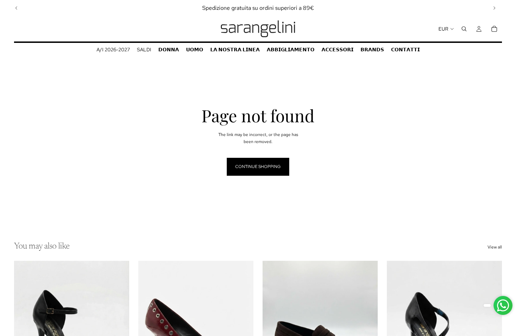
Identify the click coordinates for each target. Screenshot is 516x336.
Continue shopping (258, 166)
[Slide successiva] (494, 8)
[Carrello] (494, 29)
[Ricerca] (464, 29)
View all (495, 247)
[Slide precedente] (16, 8)
